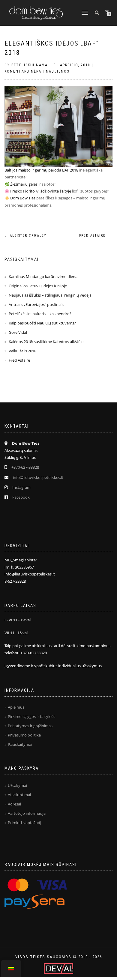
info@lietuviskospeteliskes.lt (38, 477)
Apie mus (16, 707)
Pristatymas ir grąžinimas (30, 725)
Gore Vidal (18, 332)
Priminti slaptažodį (24, 822)
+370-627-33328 (25, 467)
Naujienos (57, 71)
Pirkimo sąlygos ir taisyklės (31, 716)
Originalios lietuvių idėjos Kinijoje (38, 285)
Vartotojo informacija (27, 813)
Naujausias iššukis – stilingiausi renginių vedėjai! (51, 295)
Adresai (14, 804)
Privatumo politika (24, 735)
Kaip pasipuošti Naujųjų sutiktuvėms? (42, 323)
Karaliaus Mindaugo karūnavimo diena (43, 276)
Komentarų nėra (22, 71)
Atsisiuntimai (19, 794)
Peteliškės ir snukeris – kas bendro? (40, 313)
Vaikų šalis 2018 (22, 351)
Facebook (21, 497)
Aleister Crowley (25, 236)
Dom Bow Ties (22, 198)
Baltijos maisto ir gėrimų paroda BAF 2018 (41, 170)
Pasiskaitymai (20, 744)
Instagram (21, 487)
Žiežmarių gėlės (24, 184)
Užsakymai (17, 785)
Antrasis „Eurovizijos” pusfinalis (36, 304)
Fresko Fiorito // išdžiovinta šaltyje (40, 191)
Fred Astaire (95, 236)
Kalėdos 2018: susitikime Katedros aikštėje (46, 341)
